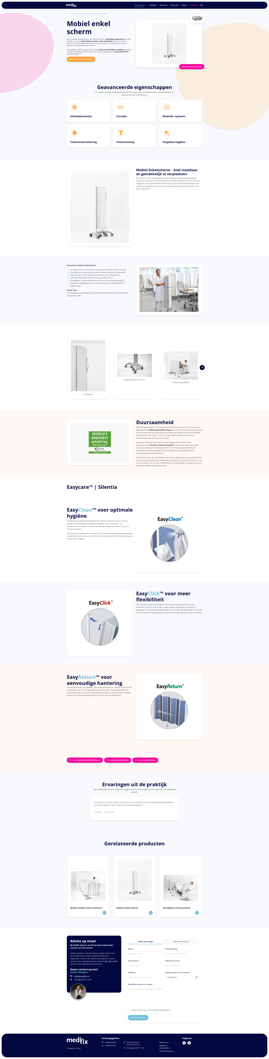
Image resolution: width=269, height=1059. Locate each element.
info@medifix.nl (81, 976)
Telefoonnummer (172, 961)
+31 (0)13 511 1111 (83, 980)
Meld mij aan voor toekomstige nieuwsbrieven (151, 1010)
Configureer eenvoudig (192, 67)
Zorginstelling (171, 949)
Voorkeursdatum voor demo (177, 973)
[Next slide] (202, 367)
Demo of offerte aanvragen (81, 59)
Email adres (133, 961)
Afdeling (132, 973)
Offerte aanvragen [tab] (181, 942)
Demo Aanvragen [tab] (145, 942)
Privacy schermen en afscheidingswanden (89, 14)
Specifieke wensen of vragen (140, 984)
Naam (131, 949)
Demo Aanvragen (138, 1018)
